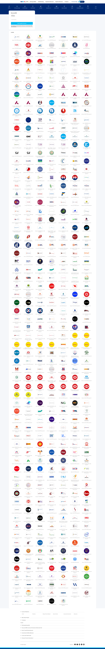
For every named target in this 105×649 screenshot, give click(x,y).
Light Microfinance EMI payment (28, 323)
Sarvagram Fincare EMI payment (28, 497)
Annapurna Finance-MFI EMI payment (28, 40)
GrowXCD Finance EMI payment (28, 223)
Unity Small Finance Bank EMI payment (87, 572)
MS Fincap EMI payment (87, 330)
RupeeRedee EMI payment (74, 463)
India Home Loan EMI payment (51, 265)
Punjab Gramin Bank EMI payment (86, 439)
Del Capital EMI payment (51, 172)
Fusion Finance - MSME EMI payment (28, 215)
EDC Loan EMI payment (52, 180)
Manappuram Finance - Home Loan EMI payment (87, 348)
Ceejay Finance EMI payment (17, 156)
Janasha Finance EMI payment (86, 281)
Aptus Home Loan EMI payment (51, 82)
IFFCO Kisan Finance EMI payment (86, 240)
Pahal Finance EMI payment (86, 422)
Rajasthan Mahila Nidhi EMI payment (16, 456)
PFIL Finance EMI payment (51, 422)
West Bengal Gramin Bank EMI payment (40, 596)
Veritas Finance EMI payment (63, 587)
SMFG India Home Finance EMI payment (16, 480)
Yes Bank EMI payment (63, 596)
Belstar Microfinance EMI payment (28, 124)
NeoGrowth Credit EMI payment (63, 407)
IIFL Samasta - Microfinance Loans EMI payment (63, 249)
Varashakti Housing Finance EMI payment (75, 580)
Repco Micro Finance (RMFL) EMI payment (86, 456)
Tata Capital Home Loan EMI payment (52, 546)
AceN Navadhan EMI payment (75, 56)
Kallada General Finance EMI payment (75, 290)
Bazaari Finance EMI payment (75, 114)
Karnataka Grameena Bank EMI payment (63, 298)
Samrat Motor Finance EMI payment (51, 489)
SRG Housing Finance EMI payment (40, 480)
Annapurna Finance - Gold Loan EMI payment (86, 73)
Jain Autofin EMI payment (28, 281)
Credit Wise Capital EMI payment (52, 165)
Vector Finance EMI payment (40, 587)
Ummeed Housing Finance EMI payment (16, 572)
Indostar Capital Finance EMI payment (40, 273)
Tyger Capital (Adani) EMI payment (51, 563)
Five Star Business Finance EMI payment (51, 206)
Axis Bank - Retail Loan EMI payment (63, 98)
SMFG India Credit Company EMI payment (86, 472)
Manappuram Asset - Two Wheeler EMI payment (40, 348)
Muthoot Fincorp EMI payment (86, 380)
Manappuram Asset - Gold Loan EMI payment (86, 339)
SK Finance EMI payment (17, 197)
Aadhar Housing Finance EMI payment (52, 57)
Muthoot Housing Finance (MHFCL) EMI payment (28, 390)
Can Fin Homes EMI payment (52, 139)
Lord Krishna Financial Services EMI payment (17, 331)
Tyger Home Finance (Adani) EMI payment (63, 563)
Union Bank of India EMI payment (75, 572)
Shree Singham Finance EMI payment (28, 513)
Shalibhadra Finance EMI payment (51, 505)
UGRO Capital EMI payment (86, 562)
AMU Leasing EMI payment (63, 48)
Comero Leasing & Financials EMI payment (17, 165)
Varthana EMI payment (86, 579)
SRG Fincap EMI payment (28, 480)
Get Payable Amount (21, 23)
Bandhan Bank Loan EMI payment (63, 114)
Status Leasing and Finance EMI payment (28, 530)
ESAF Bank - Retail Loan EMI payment (75, 181)
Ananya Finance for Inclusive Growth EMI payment (63, 73)
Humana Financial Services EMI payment (16, 240)
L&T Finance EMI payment (86, 40)
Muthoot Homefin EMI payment (16, 390)
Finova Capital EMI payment (40, 205)
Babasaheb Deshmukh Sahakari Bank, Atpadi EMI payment (16, 115)
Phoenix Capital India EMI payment (75, 431)
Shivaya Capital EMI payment (17, 513)
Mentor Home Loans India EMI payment (40, 365)
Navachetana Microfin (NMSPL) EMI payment (17, 407)
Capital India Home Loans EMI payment (86, 140)
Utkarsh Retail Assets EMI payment (51, 580)
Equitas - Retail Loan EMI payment (86, 189)
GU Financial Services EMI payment (40, 215)
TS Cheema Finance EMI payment (17, 546)
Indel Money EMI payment (28, 264)
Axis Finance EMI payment (28, 105)
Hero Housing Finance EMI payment (86, 223)
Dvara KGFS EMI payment (40, 180)
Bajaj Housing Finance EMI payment (51, 114)
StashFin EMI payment (17, 529)
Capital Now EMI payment (75, 214)
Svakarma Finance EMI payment (28, 538)
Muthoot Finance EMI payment (28, 49)
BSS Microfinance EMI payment (75, 106)
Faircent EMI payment (40, 197)
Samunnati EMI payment (63, 488)
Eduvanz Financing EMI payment (28, 189)
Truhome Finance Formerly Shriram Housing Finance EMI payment (40, 563)
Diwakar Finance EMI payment (28, 181)
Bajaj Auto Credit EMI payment (40, 114)
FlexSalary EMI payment (63, 205)
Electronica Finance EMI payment (40, 189)
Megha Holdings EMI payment (28, 364)
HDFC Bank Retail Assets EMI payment (40, 223)
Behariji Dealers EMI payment (87, 114)
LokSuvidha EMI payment (86, 322)
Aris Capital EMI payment (63, 81)
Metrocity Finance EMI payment (63, 365)
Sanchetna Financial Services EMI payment (75, 489)
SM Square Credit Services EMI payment (63, 472)
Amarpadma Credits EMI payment (28, 73)
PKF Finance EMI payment (63, 422)
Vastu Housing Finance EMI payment (28, 588)
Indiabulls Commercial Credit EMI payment (75, 265)
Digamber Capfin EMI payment (16, 181)
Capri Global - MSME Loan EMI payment (28, 148)
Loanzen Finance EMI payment (75, 323)
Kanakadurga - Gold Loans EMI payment (28, 298)
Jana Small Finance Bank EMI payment (63, 281)
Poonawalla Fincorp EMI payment (40, 439)
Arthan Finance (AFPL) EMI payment (40, 90)
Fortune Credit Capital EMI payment (40, 257)
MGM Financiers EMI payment (63, 330)
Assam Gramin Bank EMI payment (17, 98)
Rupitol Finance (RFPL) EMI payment (86, 464)
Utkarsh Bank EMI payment (40, 579)
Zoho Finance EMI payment (51, 604)
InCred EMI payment (86, 256)
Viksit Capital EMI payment (28, 256)
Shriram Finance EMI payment (75, 40)
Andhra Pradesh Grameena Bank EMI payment (40, 156)
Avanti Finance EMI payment (51, 97)
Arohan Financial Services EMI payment (86, 82)
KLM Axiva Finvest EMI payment (51, 290)
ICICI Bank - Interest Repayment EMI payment (28, 240)
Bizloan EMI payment (40, 131)
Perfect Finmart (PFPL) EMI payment (63, 431)
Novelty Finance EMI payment (52, 414)
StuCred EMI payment (40, 529)
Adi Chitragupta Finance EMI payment (17, 65)
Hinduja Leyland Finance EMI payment (63, 231)
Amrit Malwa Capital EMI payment (52, 73)
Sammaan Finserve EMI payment (40, 489)
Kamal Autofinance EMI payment (87, 290)
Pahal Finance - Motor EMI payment (16, 431)
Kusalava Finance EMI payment (63, 314)
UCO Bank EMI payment (75, 562)
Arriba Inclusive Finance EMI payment (16, 90)
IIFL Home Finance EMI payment (51, 249)
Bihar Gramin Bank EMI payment (86, 124)
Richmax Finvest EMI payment (40, 463)
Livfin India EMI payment (40, 322)
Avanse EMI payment (40, 97)
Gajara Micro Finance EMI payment (63, 215)
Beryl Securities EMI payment (40, 123)
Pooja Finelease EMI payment (28, 439)
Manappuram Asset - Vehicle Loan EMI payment (52, 348)
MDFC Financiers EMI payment (40, 331)
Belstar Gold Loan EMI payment (17, 124)
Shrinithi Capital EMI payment (52, 513)
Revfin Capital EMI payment (16, 463)
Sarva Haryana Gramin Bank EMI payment (17, 497)
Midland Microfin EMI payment (74, 365)
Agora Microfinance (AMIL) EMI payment (51, 65)
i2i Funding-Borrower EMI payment (63, 605)
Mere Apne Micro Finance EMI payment (52, 365)
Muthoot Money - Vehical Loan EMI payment (51, 390)
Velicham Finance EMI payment (51, 588)
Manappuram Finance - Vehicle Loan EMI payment (74, 348)
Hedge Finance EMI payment (63, 222)
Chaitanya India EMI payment (52, 156)
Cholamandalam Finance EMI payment (75, 156)
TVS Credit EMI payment (51, 40)
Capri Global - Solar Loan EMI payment (40, 148)
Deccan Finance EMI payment (40, 172)
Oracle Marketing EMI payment (86, 415)
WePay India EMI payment (28, 596)
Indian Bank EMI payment (86, 264)
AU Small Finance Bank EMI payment (28, 57)
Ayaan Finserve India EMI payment (40, 106)
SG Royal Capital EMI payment (51, 472)
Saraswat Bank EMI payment (86, 488)
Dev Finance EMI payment (63, 172)
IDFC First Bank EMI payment (75, 240)
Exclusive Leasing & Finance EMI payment (28, 198)
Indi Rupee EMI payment (40, 264)
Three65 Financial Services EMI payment (51, 554)
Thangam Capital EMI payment (16, 554)
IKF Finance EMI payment (86, 248)
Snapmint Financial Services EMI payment (28, 522)
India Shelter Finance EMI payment (63, 265)
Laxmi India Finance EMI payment (87, 314)
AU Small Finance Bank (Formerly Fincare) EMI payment (17, 206)
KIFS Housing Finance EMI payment (40, 290)
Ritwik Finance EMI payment (63, 463)
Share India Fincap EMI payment (63, 505)
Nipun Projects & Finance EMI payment (17, 415)
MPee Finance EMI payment (75, 330)
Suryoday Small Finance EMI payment (16, 538)
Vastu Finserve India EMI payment (17, 588)
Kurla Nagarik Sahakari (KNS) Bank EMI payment (28, 554)
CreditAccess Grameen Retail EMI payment (63, 165)
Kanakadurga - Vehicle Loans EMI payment (40, 298)
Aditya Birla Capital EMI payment (28, 65)
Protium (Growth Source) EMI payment (75, 439)
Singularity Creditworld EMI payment (86, 513)
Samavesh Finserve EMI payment (17, 489)
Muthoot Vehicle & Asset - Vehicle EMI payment (74, 390)
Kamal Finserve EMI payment (17, 297)
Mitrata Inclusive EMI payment (86, 364)
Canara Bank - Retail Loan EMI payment (63, 140)
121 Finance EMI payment (51, 48)
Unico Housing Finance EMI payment (28, 572)
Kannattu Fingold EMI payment (51, 298)
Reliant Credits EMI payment (63, 455)
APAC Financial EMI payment (75, 48)
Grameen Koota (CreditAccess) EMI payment (86, 215)
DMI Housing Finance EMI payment (17, 173)
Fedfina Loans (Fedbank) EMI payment (52, 198)
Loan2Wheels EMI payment (51, 322)
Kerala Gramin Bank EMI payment (17, 306)
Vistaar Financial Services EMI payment (17, 596)
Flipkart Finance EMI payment (87, 205)
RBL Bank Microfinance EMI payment (63, 448)
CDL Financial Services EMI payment (16, 140)
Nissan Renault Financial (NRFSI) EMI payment (28, 415)
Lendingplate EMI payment (40, 571)
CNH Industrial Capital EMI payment (28, 140)
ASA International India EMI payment (16, 57)
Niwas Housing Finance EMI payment (40, 415)
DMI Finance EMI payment (40, 48)
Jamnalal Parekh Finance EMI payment (52, 281)
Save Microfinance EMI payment (86, 497)
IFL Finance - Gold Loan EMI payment (16, 249)
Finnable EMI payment (28, 205)
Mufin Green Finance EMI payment (17, 381)
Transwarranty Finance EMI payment (86, 554)
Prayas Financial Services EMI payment (63, 439)
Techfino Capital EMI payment (86, 546)
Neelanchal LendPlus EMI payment (51, 407)
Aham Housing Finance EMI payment (75, 65)
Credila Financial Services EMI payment (28, 165)
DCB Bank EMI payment (87, 164)
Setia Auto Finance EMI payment (28, 505)
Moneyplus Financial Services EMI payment (63, 373)
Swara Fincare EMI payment (75, 537)
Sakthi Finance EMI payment (86, 480)
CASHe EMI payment (86, 131)
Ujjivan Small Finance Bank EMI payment (40, 40)
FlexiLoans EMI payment (75, 205)
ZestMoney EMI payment (28, 604)
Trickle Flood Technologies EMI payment (16, 563)
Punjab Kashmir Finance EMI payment (16, 448)
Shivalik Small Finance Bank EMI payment (86, 505)
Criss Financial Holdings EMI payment (75, 165)
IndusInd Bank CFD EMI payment (17, 257)
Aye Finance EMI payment (51, 105)
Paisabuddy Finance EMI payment (28, 431)
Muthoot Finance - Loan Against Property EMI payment (52, 381)
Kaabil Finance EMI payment (63, 289)
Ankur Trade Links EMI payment (75, 73)
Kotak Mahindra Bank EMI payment (28, 314)
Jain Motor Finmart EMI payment (40, 281)
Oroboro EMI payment (28, 422)
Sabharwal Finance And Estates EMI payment (75, 480)
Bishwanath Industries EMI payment (28, 132)
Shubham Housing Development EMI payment (63, 513)
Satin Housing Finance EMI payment (63, 497)
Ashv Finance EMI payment (75, 89)
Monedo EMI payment (28, 372)
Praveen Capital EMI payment (52, 439)
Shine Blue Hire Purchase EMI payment (75, 505)
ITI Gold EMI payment (63, 256)
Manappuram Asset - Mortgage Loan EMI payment (28, 348)
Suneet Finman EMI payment (75, 529)
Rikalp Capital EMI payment (51, 463)
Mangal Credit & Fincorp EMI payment (28, 356)
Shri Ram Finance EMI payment (40, 513)
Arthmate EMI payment (52, 89)
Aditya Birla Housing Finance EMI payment (40, 65)
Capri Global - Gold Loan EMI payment (63, 148)
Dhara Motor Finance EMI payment (86, 173)
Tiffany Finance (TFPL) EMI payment (63, 554)
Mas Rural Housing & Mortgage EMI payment (75, 356)
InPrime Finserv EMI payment (17, 264)
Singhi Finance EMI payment (75, 513)
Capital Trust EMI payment (16, 147)
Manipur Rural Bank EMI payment (63, 356)
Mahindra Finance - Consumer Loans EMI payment (28, 339)
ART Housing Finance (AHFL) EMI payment (28, 90)
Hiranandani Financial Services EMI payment (75, 231)
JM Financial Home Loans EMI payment (87, 273)
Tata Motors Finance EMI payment (63, 546)
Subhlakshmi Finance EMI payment (51, 530)
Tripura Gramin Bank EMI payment (28, 563)
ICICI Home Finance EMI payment (52, 240)
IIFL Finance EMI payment (40, 248)
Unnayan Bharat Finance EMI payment (17, 580)
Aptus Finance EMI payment (40, 81)
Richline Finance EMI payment (28, 463)
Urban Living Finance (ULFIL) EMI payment (28, 580)
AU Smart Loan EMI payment (40, 56)
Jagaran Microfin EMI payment (16, 281)
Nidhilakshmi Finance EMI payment (86, 407)
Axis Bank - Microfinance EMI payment (87, 98)
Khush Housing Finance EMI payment (28, 306)
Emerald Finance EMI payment (51, 189)
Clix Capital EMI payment (86, 156)
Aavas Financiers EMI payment (63, 57)
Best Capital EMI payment (51, 123)
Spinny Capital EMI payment (75, 521)
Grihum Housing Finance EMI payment (17, 223)
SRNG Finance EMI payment (51, 480)
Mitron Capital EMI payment (16, 372)
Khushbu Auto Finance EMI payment (40, 306)
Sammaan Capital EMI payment (28, 489)
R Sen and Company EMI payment (40, 448)
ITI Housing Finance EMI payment (75, 257)
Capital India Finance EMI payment (75, 140)
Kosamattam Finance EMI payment (16, 314)
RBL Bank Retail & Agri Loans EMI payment (75, 448)
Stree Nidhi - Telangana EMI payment (63, 480)
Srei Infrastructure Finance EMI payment (86, 522)
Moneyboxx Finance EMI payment (52, 373)
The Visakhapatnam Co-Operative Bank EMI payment (40, 554)
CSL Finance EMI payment (40, 139)
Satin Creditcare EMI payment (51, 497)
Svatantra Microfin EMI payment (52, 538)
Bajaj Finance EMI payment (16, 40)
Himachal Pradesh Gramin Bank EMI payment (16, 231)
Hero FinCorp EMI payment (75, 222)
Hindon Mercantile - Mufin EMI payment (28, 231)
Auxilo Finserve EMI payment (28, 97)
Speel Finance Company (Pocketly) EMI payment (63, 522)
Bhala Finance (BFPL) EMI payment (63, 124)
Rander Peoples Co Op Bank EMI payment (40, 456)
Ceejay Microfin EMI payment (28, 156)
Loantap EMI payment (63, 322)
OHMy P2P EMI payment (75, 414)
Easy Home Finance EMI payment (17, 189)
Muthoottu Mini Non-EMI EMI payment (28, 398)
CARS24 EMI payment (75, 147)
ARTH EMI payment (86, 48)
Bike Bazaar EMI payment (16, 131)
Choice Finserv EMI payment (63, 156)
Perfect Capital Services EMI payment (51, 431)
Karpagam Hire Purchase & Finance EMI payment (75, 298)
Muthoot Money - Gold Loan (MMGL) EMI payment (63, 390)
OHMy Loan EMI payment (63, 414)
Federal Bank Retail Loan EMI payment (63, 198)
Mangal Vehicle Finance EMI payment (40, 356)
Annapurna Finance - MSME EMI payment (16, 82)
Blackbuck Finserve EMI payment (52, 132)
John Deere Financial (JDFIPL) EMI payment (28, 290)
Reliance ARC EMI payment (51, 455)
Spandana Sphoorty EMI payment (52, 522)
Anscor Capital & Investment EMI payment (28, 82)
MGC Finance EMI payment (51, 330)
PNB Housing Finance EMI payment (75, 423)
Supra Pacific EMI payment (86, 529)
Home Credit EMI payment (16, 48)
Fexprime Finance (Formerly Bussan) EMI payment (75, 132)
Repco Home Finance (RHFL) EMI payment (75, 456)
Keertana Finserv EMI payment (86, 298)
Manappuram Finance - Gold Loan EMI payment (75, 339)
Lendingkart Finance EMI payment (17, 323)
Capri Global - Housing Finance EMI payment (52, 148)
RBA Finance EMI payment (51, 447)
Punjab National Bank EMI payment (28, 448)
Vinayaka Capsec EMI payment (75, 588)
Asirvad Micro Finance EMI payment (86, 90)
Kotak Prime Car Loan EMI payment (40, 314)
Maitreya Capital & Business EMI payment (63, 339)
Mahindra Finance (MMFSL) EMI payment (51, 339)
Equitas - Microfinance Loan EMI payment (75, 189)
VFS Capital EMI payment (63, 579)
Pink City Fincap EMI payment (87, 430)
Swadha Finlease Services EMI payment (63, 538)
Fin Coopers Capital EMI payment (86, 198)
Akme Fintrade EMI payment (86, 64)
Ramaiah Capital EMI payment (28, 456)
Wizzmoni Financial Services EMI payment (63, 572)
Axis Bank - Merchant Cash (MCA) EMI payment (16, 106)
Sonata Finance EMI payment (40, 521)
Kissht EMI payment (63, 305)
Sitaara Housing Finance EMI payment (40, 505)
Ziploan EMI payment (40, 604)
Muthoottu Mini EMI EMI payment (17, 398)
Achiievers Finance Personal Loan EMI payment (86, 57)
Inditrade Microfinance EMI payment (28, 273)
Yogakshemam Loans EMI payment (75, 596)
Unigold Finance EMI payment (52, 571)
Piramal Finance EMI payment (17, 439)
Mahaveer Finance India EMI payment (17, 339)
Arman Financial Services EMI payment (75, 82)
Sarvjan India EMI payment (40, 496)
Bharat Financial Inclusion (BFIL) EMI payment (75, 124)
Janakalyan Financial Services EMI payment (75, 281)
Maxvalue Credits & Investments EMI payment (16, 365)
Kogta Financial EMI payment (75, 305)
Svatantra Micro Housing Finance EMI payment (40, 538)
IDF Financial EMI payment (63, 240)
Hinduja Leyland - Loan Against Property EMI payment (52, 232)
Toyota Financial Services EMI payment (75, 554)
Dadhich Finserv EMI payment (28, 172)
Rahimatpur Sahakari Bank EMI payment (86, 448)
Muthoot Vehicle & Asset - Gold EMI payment (86, 390)
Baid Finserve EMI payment (28, 114)
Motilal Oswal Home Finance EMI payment (86, 373)
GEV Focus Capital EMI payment (51, 215)
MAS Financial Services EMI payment (28, 331)
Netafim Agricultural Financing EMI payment (75, 407)
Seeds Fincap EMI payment (16, 504)
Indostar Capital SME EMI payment (51, 273)
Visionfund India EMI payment (87, 587)
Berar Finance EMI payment (63, 105)
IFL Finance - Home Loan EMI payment (28, 249)
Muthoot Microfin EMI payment (40, 390)
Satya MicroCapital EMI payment (75, 497)
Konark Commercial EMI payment (87, 306)
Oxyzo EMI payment (40, 422)
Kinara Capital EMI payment (51, 305)
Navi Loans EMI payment (40, 406)
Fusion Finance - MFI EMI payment (17, 215)
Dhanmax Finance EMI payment (75, 173)
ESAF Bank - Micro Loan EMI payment (63, 181)
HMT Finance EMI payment (51, 222)
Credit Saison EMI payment (40, 164)
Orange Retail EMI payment (16, 422)
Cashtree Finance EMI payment (86, 148)
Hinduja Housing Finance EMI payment (40, 231)
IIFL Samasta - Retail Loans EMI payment (75, 249)
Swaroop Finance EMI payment (86, 538)
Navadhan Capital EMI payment (28, 407)
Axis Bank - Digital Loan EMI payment (75, 98)
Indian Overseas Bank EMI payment (16, 273)
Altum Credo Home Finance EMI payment (16, 73)
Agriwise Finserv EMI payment (63, 65)
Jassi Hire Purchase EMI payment (17, 290)
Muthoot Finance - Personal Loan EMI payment (75, 381)
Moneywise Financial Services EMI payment (75, 373)
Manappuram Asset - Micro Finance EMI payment (16, 348)
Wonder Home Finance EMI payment (51, 596)
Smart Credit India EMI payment (17, 522)
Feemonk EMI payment (75, 197)
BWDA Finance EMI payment (86, 105)
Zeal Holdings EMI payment (16, 604)
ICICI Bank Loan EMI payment (40, 240)
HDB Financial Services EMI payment (63, 40)
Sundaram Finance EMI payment (63, 530)
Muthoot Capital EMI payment (40, 380)
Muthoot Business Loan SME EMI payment (28, 381)
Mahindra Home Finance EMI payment (40, 339)
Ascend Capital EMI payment (63, 89)
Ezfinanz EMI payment (86, 180)
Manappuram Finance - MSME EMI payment (63, 348)
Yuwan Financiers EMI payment (86, 596)
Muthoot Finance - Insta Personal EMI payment (63, 381)
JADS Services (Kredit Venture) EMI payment (75, 273)
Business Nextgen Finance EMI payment (63, 132)
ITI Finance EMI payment (52, 256)
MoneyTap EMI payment (40, 372)
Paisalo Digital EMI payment (40, 430)
